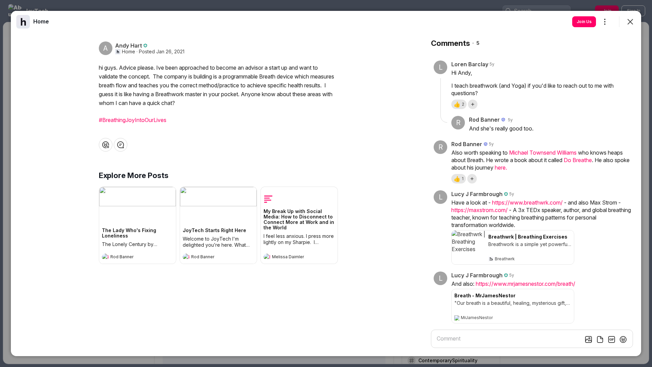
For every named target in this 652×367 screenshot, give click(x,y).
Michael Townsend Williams (543, 152)
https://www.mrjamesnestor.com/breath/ (525, 283)
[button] (459, 104)
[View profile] (105, 257)
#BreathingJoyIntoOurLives (132, 120)
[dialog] (326, 183)
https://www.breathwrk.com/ (527, 202)
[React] (105, 144)
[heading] (130, 257)
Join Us (584, 21)
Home (128, 51)
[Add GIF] (611, 339)
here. (501, 167)
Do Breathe (578, 160)
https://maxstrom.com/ (479, 210)
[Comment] (120, 145)
